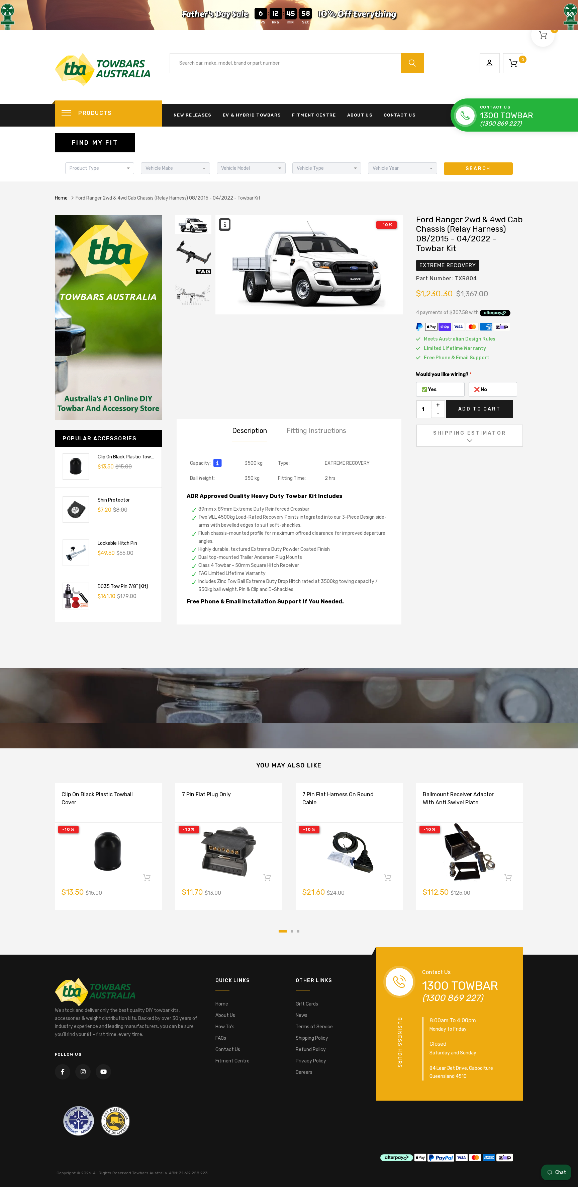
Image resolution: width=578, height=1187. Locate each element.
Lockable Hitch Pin (117, 543)
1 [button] (283, 931)
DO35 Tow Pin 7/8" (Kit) (123, 586)
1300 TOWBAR (506, 115)
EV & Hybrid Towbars (252, 115)
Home (61, 198)
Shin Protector (114, 500)
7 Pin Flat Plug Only (206, 794)
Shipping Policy (312, 1038)
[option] (309, 265)
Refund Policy (311, 1049)
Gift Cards (307, 1004)
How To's (224, 1027)
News (301, 1015)
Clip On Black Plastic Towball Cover (135, 457)
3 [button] (298, 931)
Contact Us (400, 115)
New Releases (193, 115)
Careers (304, 1072)
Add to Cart (479, 409)
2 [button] (292, 931)
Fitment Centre (314, 115)
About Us (360, 115)
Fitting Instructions (316, 431)
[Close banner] (570, 15)
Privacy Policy (311, 1061)
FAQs (220, 1038)
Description (249, 431)
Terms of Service (314, 1027)
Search (478, 168)
